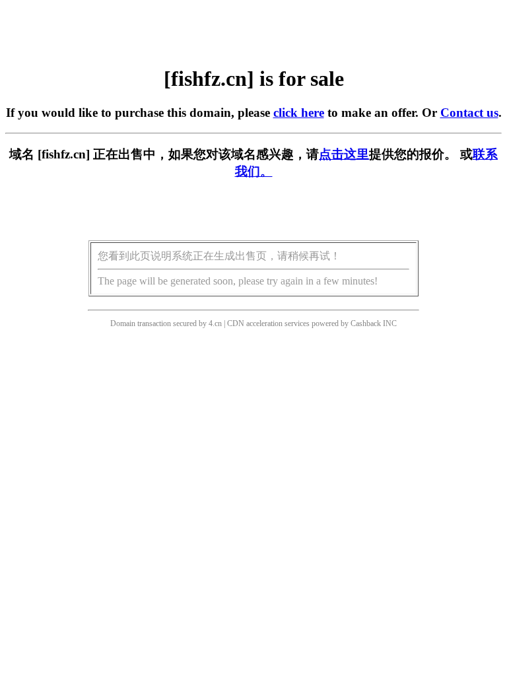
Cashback (366, 323)
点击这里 (344, 154)
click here (298, 112)
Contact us (469, 112)
